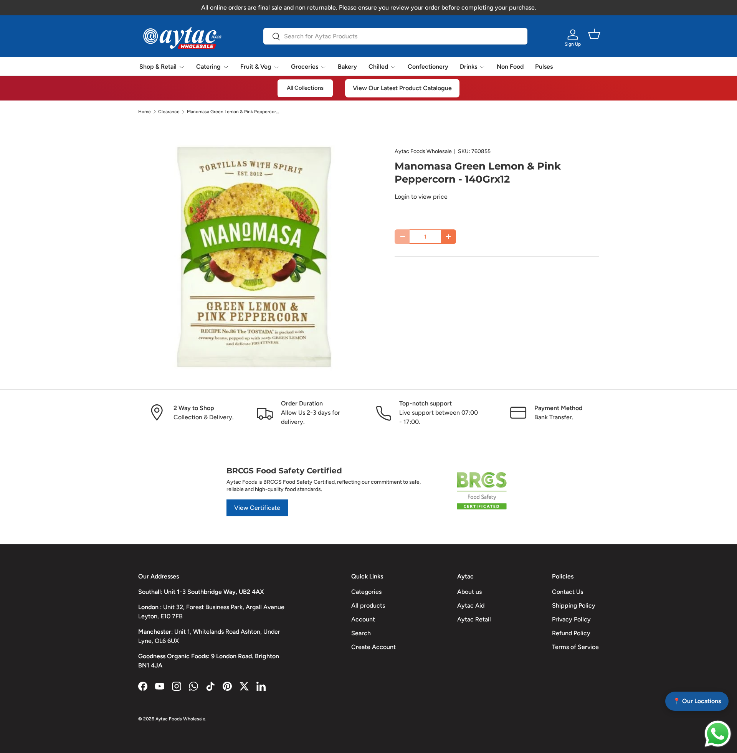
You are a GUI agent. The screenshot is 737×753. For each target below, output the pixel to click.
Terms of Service (575, 647)
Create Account (373, 647)
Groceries (304, 66)
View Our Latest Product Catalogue (402, 88)
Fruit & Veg (255, 66)
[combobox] (395, 36)
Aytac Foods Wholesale (423, 151)
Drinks (468, 66)
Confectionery (428, 66)
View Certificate (257, 507)
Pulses (544, 66)
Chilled (378, 66)
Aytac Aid (470, 605)
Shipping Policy (573, 605)
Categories (366, 591)
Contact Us (567, 591)
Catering (208, 66)
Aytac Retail (474, 619)
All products (368, 605)
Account (363, 619)
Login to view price (421, 196)
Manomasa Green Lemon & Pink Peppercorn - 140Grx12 (233, 111)
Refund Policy (571, 633)
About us (469, 591)
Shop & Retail (158, 66)
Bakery (347, 66)
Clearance (169, 111)
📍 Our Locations (697, 701)
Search (361, 633)
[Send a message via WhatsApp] (717, 733)
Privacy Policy (571, 619)
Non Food (510, 66)
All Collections (305, 87)
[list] (254, 257)
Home (144, 111)
